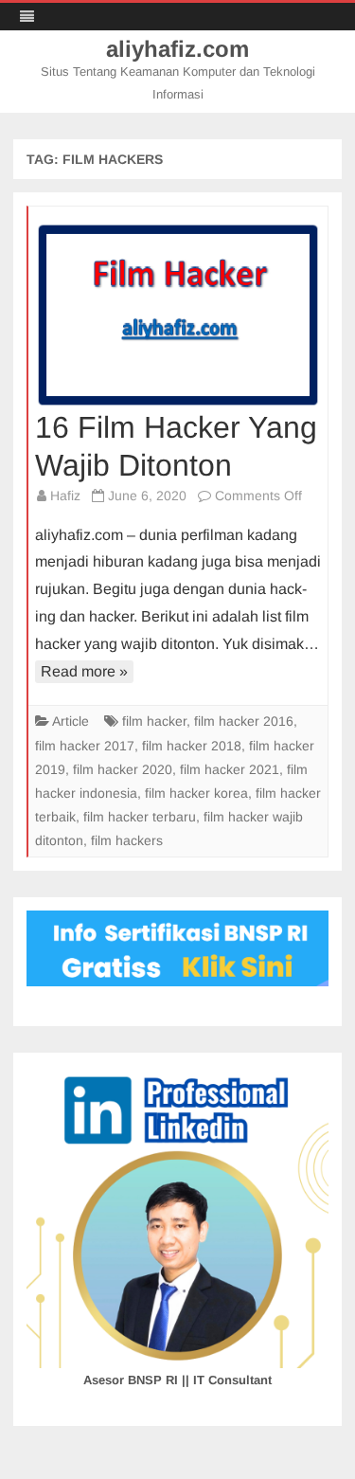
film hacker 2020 (122, 769)
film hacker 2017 (84, 745)
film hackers (127, 840)
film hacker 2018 (191, 745)
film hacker (154, 721)
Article (70, 721)
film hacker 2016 (243, 721)
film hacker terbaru (139, 816)
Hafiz (65, 495)
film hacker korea (196, 793)
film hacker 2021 (229, 769)
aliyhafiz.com (177, 49)
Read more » (84, 671)
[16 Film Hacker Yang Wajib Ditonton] (178, 314)
